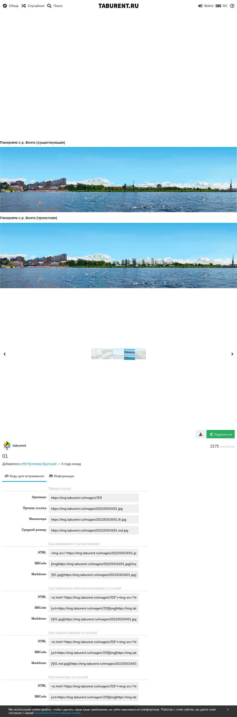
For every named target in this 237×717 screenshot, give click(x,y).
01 (5, 456)
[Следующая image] (232, 354)
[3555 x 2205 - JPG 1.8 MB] (200, 434)
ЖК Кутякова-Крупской (39, 464)
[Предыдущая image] (4, 354)
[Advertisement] (118, 46)
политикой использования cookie (57, 713)
